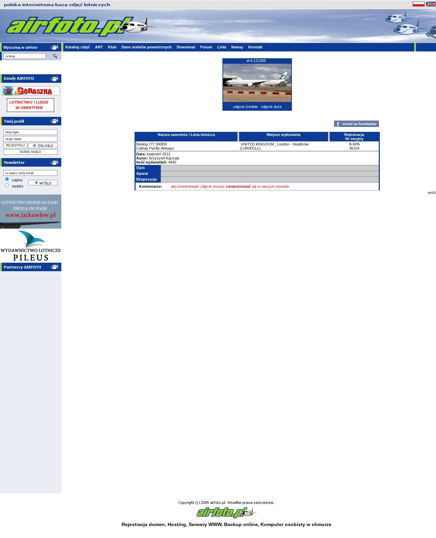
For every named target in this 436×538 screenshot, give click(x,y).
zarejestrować (238, 186)
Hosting (177, 524)
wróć (432, 192)
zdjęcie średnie (245, 107)
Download (186, 47)
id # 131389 (256, 61)
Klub (112, 47)
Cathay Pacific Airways (155, 148)
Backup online (241, 524)
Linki (221, 47)
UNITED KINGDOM (257, 144)
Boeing (141, 144)
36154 (354, 148)
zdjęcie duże (271, 107)
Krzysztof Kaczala (164, 158)
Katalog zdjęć (77, 47)
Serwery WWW (205, 524)
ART (99, 47)
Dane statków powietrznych (147, 47)
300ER (161, 144)
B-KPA (354, 144)
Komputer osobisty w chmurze (296, 524)
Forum (206, 47)
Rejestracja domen (143, 524)
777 (152, 144)
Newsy (237, 47)
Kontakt (255, 47)
